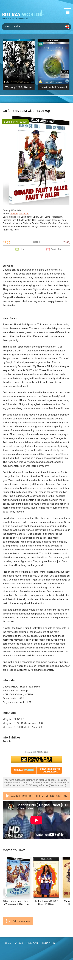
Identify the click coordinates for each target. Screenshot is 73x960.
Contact (19, 943)
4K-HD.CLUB (48, 943)
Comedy (14, 213)
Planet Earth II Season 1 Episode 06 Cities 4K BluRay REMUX (53, 88)
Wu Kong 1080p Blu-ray (18, 87)
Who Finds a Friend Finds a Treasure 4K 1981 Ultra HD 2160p (16, 904)
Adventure (24, 213)
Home (8, 943)
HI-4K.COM (32, 943)
